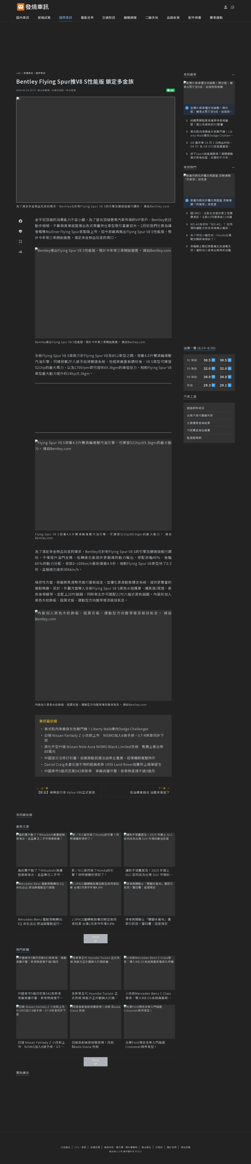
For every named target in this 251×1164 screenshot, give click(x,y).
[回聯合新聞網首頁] (20, 7)
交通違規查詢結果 (198, 423)
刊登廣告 (65, 1147)
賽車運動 (216, 17)
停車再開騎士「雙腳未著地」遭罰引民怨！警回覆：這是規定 (148, 921)
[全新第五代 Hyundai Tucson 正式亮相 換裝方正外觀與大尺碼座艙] (95, 973)
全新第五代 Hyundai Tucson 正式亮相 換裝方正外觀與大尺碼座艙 (95, 995)
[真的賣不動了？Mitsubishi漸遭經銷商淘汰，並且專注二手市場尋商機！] (41, 850)
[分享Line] (20, 231)
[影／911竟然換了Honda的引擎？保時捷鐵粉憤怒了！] (95, 850)
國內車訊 (22, 17)
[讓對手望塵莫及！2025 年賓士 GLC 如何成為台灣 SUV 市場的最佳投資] (149, 850)
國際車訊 (65, 17)
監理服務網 (194, 438)
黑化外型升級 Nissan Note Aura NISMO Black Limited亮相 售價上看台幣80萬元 (103, 749)
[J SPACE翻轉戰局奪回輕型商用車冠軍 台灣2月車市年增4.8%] (95, 899)
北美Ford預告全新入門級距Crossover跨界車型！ (145, 1044)
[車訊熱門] (233, 167)
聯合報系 (146, 1147)
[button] (232, 6)
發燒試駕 (44, 17)
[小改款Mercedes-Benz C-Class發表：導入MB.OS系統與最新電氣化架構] (149, 973)
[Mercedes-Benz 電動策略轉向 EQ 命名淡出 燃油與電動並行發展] (41, 899)
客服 (83, 1147)
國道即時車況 (195, 408)
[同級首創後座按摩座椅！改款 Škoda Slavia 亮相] (95, 1022)
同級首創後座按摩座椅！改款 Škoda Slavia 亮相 (93, 1044)
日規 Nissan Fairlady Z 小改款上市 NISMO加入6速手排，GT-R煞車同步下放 (104, 738)
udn (19, 73)
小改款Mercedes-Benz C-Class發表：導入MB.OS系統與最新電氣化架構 (148, 995)
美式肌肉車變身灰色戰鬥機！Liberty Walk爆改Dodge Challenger (96, 728)
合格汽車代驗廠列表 (200, 415)
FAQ (77, 1147)
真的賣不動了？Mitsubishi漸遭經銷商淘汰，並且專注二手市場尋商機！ (40, 872)
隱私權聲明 (131, 1147)
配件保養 (194, 17)
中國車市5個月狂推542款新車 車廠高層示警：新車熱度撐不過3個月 (99, 770)
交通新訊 (108, 17)
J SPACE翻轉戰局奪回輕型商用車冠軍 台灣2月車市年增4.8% (94, 921)
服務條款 (109, 1147)
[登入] (226, 7)
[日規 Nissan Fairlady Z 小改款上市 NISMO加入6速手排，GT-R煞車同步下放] (41, 1022)
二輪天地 (151, 17)
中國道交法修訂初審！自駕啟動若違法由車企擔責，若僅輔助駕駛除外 (100, 758)
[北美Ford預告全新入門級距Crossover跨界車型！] (149, 1022)
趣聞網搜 (130, 17)
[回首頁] (37, 7)
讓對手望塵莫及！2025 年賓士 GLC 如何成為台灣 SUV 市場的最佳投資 (149, 872)
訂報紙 (159, 1147)
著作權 (119, 1147)
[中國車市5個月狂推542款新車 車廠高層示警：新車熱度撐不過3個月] (41, 973)
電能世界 (87, 17)
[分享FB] (20, 221)
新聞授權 (95, 1147)
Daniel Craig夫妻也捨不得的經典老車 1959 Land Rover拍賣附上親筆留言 (103, 764)
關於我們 (172, 1147)
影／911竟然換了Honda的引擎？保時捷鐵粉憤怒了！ (93, 872)
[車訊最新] (233, 74)
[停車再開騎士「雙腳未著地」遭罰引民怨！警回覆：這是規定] (149, 899)
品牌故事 (173, 17)
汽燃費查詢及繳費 (198, 430)
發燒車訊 (28, 73)
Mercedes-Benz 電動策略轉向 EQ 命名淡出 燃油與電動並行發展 (40, 921)
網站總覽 (185, 1147)
